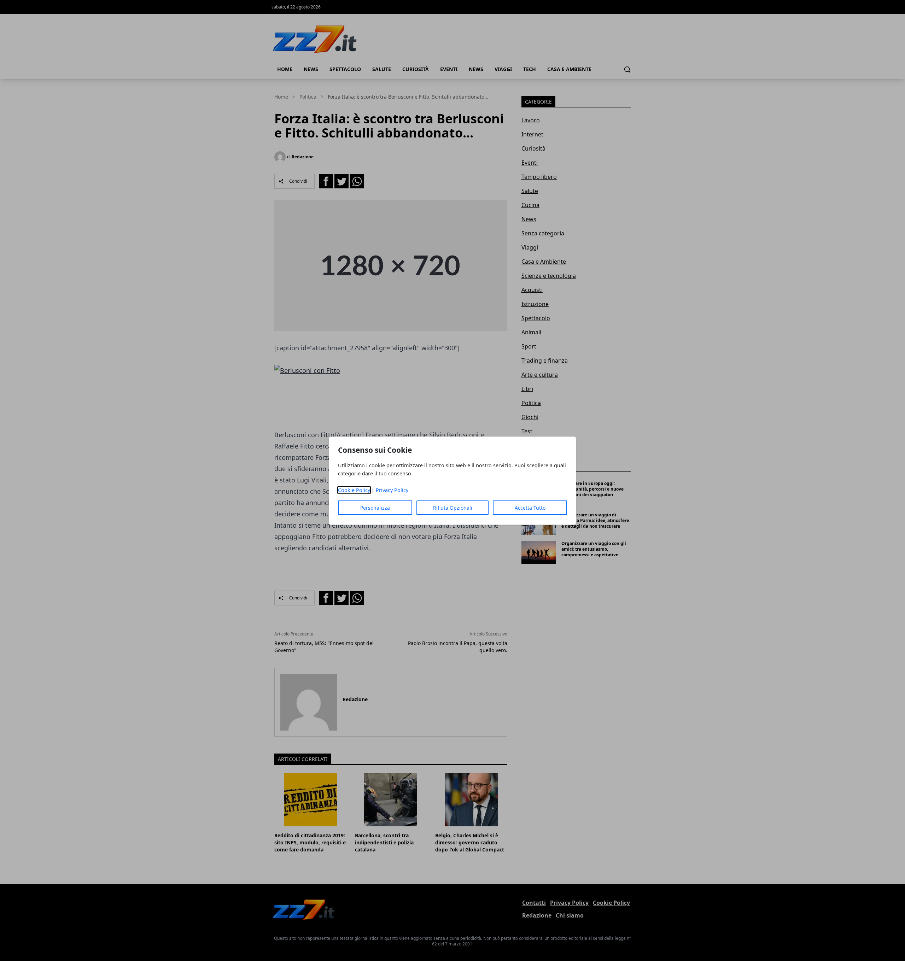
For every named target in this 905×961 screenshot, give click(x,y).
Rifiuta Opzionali (452, 507)
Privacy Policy (392, 490)
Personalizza (375, 507)
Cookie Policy (354, 490)
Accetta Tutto (530, 507)
